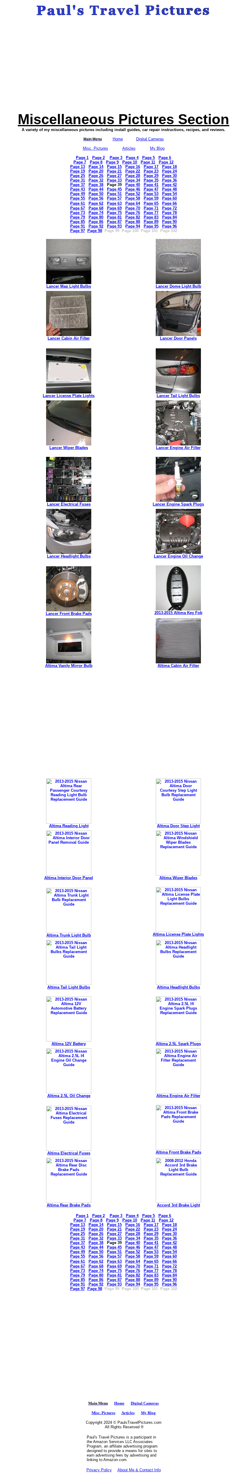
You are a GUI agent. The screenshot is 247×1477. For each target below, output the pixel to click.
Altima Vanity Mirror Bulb (68, 665)
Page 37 (77, 184)
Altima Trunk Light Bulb (68, 935)
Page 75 (114, 212)
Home (118, 139)
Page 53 (151, 193)
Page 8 (96, 162)
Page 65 (151, 203)
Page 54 (169, 193)
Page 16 (132, 166)
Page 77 (151, 212)
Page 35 (151, 180)
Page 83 (151, 217)
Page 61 (77, 203)
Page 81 (114, 217)
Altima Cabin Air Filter (178, 665)
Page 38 (96, 184)
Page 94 (132, 226)
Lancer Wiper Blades (68, 447)
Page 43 (77, 189)
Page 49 (77, 193)
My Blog (157, 148)
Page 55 (77, 198)
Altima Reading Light (69, 826)
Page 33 (114, 180)
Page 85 (77, 221)
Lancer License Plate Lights (69, 395)
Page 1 (82, 157)
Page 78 (169, 212)
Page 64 (132, 203)
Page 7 (79, 162)
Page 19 (77, 171)
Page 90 (169, 221)
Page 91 (77, 226)
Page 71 (151, 208)
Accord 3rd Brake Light (178, 1205)
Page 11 (148, 162)
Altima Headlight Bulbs (178, 987)
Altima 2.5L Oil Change (68, 1095)
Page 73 (77, 212)
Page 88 (132, 221)
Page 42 (169, 184)
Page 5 (148, 157)
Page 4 (132, 157)
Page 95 (151, 226)
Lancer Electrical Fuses (69, 504)
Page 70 (132, 208)
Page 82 (132, 217)
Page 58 (132, 198)
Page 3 (116, 157)
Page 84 (169, 217)
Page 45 (114, 189)
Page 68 (96, 208)
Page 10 (129, 162)
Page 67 (77, 208)
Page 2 (98, 157)
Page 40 (132, 184)
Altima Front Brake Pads (178, 1152)
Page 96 (169, 226)
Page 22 (132, 171)
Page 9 (112, 162)
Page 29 (151, 175)
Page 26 (96, 175)
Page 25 (77, 175)
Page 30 (169, 175)
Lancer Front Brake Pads (69, 613)
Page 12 (166, 162)
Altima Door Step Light (178, 826)
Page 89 (151, 221)
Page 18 (169, 166)
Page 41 (151, 184)
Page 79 (77, 217)
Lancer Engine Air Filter (178, 447)
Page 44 (96, 189)
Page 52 (132, 193)
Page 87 (114, 221)
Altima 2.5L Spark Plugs (178, 1043)
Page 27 (114, 175)
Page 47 (151, 189)
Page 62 (96, 203)
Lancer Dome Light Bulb (178, 286)
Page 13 (77, 166)
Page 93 (114, 226)
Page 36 (169, 180)
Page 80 (96, 217)
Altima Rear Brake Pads (69, 1205)
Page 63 (114, 203)
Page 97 (77, 230)
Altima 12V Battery (69, 1043)
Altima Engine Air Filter (178, 1095)
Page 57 (114, 198)
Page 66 (169, 203)
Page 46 (132, 189)
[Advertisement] (123, 64)
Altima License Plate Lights (178, 934)
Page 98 (94, 230)
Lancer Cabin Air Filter (69, 338)
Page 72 (169, 208)
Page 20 (96, 171)
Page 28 (132, 175)
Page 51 (114, 193)
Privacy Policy (99, 1470)
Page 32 (96, 180)
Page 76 (132, 212)
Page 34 (132, 180)
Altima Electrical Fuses (68, 1153)
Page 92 (96, 226)
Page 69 (114, 208)
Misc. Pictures (95, 148)
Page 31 (77, 180)
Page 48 (169, 189)
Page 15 (114, 166)
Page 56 (96, 198)
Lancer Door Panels (178, 338)
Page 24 (169, 171)
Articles (129, 148)
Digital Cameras (150, 139)
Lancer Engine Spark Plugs (178, 504)
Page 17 (151, 166)
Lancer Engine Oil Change (178, 556)
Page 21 (114, 171)
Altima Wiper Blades (178, 878)
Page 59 (151, 198)
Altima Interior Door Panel (68, 878)
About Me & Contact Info (139, 1470)
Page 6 (164, 157)
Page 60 (169, 198)
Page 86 (96, 221)
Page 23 (151, 171)
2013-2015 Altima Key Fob (178, 612)
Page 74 (96, 212)
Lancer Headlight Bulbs (69, 556)
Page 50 (96, 193)
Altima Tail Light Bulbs (68, 987)
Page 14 (96, 166)
